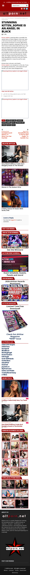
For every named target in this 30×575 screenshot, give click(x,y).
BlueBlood (5, 351)
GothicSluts (6, 361)
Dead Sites (23, 570)
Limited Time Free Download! (15, 307)
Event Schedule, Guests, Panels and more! (15, 274)
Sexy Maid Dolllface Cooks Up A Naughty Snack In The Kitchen (13, 164)
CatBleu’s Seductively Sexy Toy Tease (10, 2)
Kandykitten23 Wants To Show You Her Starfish (7, 135)
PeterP (5, 401)
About (6, 570)
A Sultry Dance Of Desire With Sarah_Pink (12, 209)
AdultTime (6, 347)
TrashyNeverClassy (9, 373)
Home (3, 18)
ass (7, 120)
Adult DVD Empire (8, 345)
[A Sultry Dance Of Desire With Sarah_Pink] (15, 198)
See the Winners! (15, 249)
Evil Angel (5, 357)
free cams (13, 120)
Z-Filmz (4, 375)
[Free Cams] (15, 80)
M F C (13, 122)
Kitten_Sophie (5, 37)
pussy (8, 125)
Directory (15, 572)
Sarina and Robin (8, 371)
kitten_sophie (6, 122)
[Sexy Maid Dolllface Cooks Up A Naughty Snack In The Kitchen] (15, 154)
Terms (17, 570)
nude (3, 125)
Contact (11, 570)
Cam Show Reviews (9, 18)
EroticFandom (7, 355)
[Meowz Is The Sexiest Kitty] (15, 177)
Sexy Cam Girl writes (7, 91)
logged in (13, 220)
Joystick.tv (6, 367)
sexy (13, 125)
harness (20, 120)
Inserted (5, 365)
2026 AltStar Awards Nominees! (15, 282)
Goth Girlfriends (8, 359)
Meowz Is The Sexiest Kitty (11, 187)
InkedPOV (5, 363)
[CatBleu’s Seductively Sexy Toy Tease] (15, 388)
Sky (5, 34)
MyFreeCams (20, 122)
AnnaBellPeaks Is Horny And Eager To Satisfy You (23, 135)
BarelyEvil (5, 349)
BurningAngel (7, 353)
